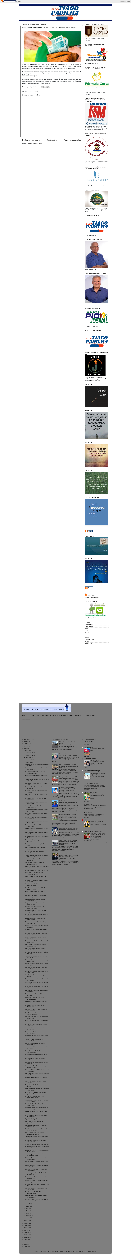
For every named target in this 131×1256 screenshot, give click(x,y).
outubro (28, 757)
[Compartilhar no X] (45, 87)
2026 (25, 741)
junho (27, 1206)
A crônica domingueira (89, 743)
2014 (25, 1237)
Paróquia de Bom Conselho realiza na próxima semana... (36, 934)
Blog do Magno (88, 741)
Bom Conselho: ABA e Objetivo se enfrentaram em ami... (34, 852)
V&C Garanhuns (88, 820)
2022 (25, 750)
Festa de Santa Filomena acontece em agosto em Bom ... (36, 1093)
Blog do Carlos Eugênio (91, 783)
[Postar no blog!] (44, 87)
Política (87, 630)
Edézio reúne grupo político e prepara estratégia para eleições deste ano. (68, 766)
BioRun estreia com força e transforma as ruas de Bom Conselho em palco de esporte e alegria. (98, 796)
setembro (28, 759)
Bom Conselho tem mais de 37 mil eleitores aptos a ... (35, 888)
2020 (25, 1223)
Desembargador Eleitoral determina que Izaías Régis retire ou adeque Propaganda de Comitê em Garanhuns (94, 786)
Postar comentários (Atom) (34, 143)
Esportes (87, 633)
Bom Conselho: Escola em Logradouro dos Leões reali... (36, 776)
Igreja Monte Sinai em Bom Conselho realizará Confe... (35, 945)
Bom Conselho (89, 626)
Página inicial (52, 140)
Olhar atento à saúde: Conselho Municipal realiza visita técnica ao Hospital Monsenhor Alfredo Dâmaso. (68, 842)
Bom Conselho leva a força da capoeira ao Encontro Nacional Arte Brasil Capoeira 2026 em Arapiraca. (68, 817)
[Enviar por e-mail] (42, 87)
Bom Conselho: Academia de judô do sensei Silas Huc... (35, 907)
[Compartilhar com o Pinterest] (49, 87)
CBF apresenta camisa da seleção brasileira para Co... (35, 1059)
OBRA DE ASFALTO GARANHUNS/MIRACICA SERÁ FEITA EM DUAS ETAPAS (97, 762)
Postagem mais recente (31, 140)
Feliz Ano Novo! (63, 754)
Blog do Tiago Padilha (90, 792)
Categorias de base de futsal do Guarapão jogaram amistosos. (68, 777)
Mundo (87, 641)
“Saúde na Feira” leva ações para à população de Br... (35, 1040)
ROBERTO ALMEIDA (90, 759)
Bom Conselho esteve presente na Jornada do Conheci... (35, 1013)
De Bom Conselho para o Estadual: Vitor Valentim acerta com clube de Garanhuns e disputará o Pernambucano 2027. (68, 803)
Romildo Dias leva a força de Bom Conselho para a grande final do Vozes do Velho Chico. (69, 829)
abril (27, 1211)
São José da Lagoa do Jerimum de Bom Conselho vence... (36, 983)
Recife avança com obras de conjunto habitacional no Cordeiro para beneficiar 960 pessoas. (97, 776)
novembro (29, 755)
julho (27, 1204)
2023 (25, 748)
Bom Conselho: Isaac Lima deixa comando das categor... (34, 1097)
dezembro (29, 752)
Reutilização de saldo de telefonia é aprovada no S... (35, 998)
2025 (25, 743)
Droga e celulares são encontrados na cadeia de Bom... (36, 903)
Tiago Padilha (91, 595)
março (28, 1213)
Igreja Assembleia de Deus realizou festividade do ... (35, 949)
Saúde (87, 637)
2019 (25, 1225)
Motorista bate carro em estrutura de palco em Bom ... (35, 877)
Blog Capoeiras (88, 747)
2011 (25, 1244)
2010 (25, 1246)
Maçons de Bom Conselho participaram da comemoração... (36, 1200)
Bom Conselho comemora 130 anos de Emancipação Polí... (36, 1129)
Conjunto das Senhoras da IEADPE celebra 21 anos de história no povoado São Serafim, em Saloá (95, 807)
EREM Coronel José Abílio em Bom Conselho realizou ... (35, 772)
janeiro (28, 1218)
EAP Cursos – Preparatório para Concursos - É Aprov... (34, 873)
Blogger (94, 1251)
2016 (25, 1232)
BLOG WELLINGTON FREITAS (93, 831)
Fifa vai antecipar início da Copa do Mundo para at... (35, 1044)
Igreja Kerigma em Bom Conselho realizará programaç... (34, 1133)
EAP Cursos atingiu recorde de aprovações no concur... (34, 1122)
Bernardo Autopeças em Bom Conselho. (36, 870)
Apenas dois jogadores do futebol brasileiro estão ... (34, 863)
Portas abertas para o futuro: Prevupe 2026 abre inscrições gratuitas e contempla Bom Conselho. (67, 789)
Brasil (86, 628)
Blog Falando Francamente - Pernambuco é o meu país (92, 771)
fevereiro (28, 1215)
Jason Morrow (79, 1251)
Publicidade (88, 643)
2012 (25, 1242)
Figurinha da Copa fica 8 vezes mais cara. (37, 1119)
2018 (25, 1228)
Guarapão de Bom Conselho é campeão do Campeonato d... (36, 1066)
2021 (25, 1221)
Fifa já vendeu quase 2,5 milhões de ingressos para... (35, 896)
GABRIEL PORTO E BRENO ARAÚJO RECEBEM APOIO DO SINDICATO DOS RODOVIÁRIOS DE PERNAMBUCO (98, 836)
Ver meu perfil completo (91, 597)
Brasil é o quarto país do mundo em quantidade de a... (35, 892)
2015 (25, 1235)
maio (27, 1208)
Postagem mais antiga (72, 140)
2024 (25, 746)
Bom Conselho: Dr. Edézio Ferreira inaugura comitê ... (35, 884)
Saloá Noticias (88, 804)
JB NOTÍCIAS (88, 812)
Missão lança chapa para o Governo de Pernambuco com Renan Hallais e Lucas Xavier (98, 823)
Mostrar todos (106, 842)
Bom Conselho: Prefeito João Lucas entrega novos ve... (35, 1192)
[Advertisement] (92, 674)
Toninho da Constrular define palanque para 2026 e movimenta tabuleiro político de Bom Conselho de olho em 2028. (68, 856)
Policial (87, 635)
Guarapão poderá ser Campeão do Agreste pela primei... (35, 1154)
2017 (25, 1230)
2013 (25, 1239)
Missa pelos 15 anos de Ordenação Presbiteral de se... (35, 900)
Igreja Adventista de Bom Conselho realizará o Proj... (35, 848)
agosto (28, 762)
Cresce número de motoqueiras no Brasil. (37, 1144)
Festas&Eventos (89, 639)
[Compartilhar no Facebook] (47, 87)
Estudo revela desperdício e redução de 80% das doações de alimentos (94, 815)
